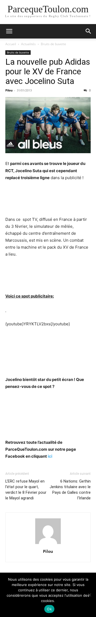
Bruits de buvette (53, 44)
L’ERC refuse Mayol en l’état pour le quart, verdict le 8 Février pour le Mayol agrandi (25, 489)
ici (50, 456)
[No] (89, 594)
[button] (9, 31)
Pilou (9, 90)
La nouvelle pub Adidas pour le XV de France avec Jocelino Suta (47, 71)
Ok (49, 609)
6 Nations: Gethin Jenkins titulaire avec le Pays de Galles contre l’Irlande (70, 489)
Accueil (10, 44)
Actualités (28, 44)
